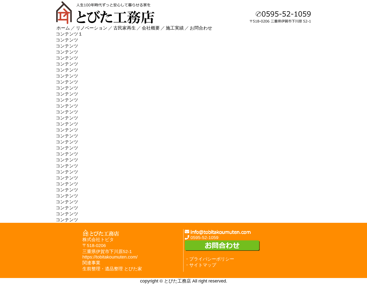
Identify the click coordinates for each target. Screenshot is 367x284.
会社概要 (151, 27)
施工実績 (175, 27)
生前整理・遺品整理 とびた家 (112, 268)
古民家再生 (124, 27)
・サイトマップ (200, 265)
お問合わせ (201, 27)
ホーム (63, 27)
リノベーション (91, 27)
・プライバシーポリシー (209, 259)
